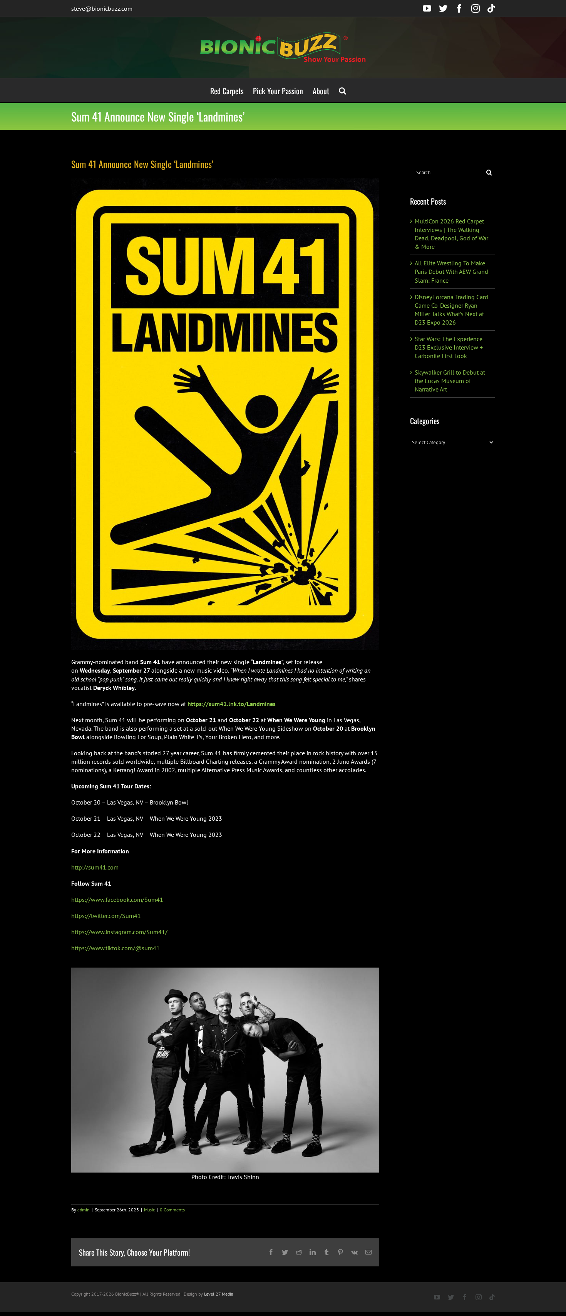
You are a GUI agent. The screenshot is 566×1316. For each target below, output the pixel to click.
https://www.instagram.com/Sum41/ (119, 932)
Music (149, 1210)
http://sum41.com (95, 867)
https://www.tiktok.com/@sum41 (115, 948)
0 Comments (172, 1210)
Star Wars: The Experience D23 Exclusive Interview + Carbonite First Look (449, 347)
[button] (342, 90)
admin (83, 1210)
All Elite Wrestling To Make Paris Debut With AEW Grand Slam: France (451, 271)
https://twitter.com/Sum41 (106, 916)
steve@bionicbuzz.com (101, 8)
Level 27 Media (218, 1294)
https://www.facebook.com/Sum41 (117, 899)
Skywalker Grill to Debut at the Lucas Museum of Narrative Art (450, 380)
